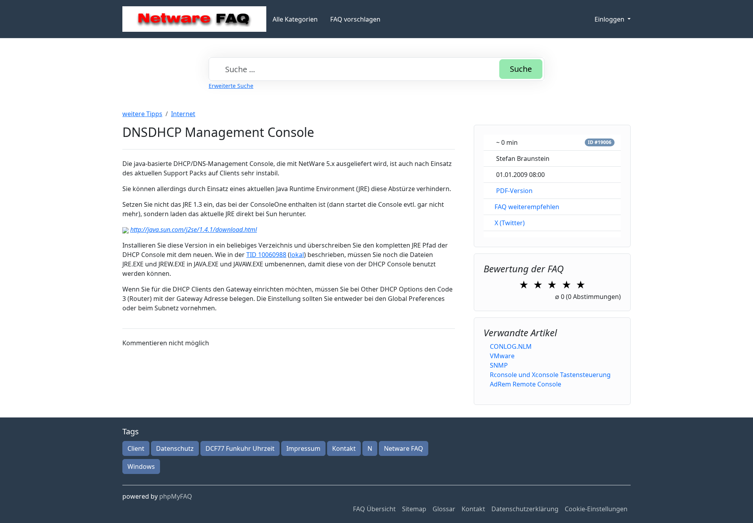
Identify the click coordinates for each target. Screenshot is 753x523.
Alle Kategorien (295, 19)
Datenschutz (175, 448)
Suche (521, 69)
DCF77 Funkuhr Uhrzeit (240, 448)
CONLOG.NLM (511, 346)
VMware (502, 356)
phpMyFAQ (175, 496)
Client (135, 448)
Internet (183, 113)
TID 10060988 (266, 254)
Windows (141, 466)
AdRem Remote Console (525, 384)
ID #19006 (599, 142)
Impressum (303, 448)
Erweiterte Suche (231, 85)
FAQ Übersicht (374, 509)
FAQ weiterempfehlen (527, 206)
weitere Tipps (142, 113)
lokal (297, 254)
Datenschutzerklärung (524, 509)
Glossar (444, 509)
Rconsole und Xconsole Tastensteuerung (550, 374)
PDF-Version (514, 190)
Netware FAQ (403, 448)
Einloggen (610, 19)
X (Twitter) (510, 223)
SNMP (499, 365)
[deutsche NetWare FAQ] (194, 19)
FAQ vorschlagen (355, 19)
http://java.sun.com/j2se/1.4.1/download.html (193, 229)
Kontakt (344, 448)
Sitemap (414, 509)
